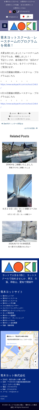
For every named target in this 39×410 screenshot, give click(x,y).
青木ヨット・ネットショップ (13, 318)
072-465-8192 (24, 12)
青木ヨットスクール (12, 1)
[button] (19, 348)
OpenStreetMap (34, 368)
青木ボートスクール (28, 1)
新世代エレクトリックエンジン (14, 311)
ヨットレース (26, 116)
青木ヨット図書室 (9, 315)
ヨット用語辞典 (8, 313)
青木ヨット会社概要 (10, 323)
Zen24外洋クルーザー (11, 306)
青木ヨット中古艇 (13, 5)
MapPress (21, 368)
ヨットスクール (16, 116)
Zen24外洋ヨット (27, 5)
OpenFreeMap (27, 368)
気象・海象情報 (8, 325)
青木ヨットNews (20, 8)
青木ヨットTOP (8, 296)
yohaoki (14, 113)
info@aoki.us (13, 17)
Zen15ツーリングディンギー (13, 308)
